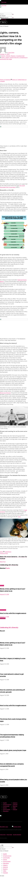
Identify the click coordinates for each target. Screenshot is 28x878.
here (19, 516)
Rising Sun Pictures (5, 393)
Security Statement (17, 834)
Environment (3, 610)
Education (6, 811)
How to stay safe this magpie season (13, 613)
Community (6, 806)
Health (5, 803)
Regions (13, 56)
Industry (15, 803)
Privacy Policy (9, 834)
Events (3, 56)
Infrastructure (7, 804)
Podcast (15, 809)
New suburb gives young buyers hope (13, 750)
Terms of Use (3, 834)
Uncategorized (20, 56)
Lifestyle (8, 56)
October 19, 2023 (4, 54)
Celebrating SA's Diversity (9, 627)
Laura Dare (11, 52)
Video (14, 808)
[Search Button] (12, 17)
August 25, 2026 (4, 594)
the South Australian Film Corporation (12, 186)
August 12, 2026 (4, 616)
